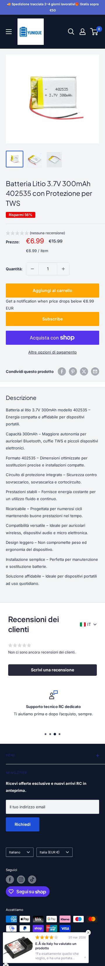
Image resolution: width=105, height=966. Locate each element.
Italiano (14, 852)
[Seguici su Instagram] (21, 879)
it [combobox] (89, 624)
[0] (94, 31)
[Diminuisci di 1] (32, 269)
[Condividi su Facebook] (62, 371)
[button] (35, 234)
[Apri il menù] (9, 31)
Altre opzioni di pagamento (52, 352)
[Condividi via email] (95, 371)
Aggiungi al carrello (52, 290)
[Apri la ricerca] (71, 31)
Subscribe (52, 318)
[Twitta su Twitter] (84, 371)
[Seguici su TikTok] (32, 879)
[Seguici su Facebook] (10, 879)
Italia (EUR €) (50, 852)
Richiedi (23, 824)
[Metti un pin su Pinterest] (73, 371)
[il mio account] (82, 31)
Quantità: (14, 268)
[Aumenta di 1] (63, 269)
